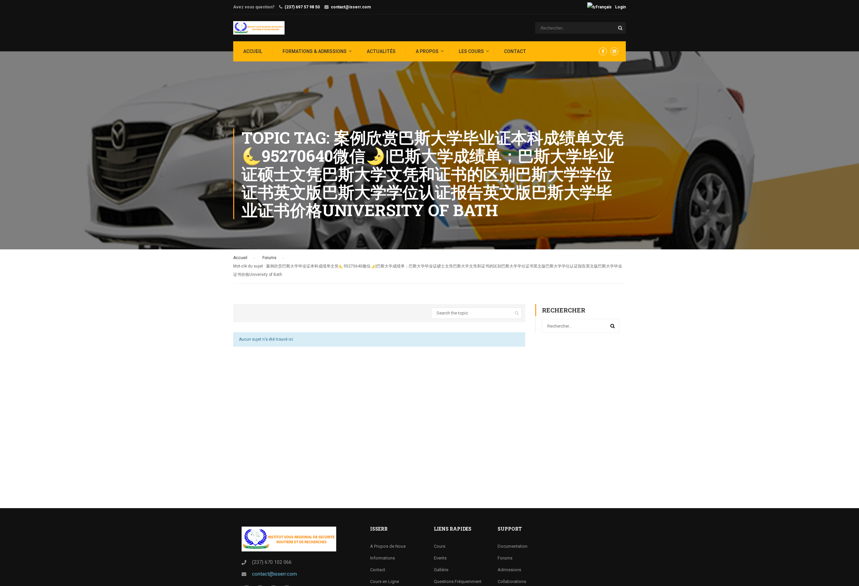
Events (440, 557)
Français (604, 7)
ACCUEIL (252, 51)
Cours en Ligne (384, 581)
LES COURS (471, 51)
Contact (515, 51)
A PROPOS (427, 51)
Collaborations (512, 581)
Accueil (240, 257)
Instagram (614, 51)
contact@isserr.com (351, 7)
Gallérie (441, 569)
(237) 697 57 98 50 (302, 7)
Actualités (381, 51)
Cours (439, 546)
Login (620, 7)
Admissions (509, 569)
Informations (382, 557)
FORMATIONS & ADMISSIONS (315, 51)
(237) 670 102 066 (272, 562)
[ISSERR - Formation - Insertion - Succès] (259, 28)
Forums (269, 257)
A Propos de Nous (388, 546)
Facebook (603, 51)
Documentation (512, 546)
